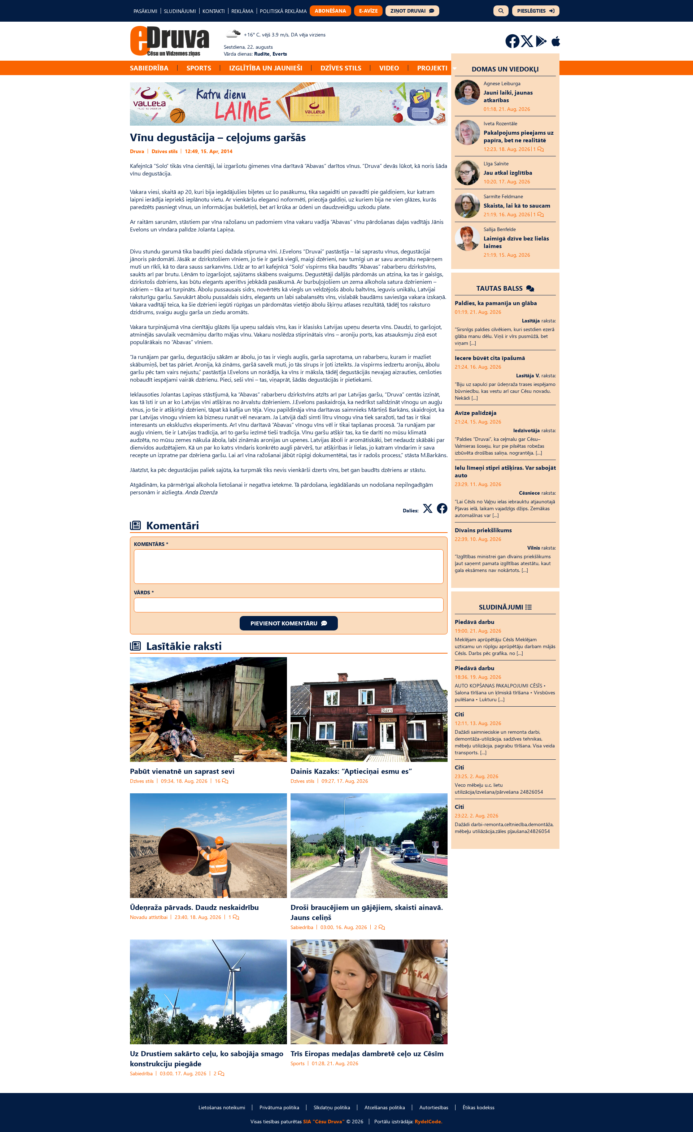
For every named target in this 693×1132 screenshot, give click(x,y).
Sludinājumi (501, 606)
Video (389, 67)
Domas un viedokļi (505, 68)
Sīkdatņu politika (332, 1107)
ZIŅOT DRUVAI (408, 10)
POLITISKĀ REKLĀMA (283, 11)
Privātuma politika (279, 1107)
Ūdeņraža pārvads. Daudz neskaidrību (194, 907)
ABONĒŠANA (330, 10)
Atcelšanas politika (385, 1107)
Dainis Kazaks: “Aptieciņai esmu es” (351, 770)
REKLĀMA (242, 11)
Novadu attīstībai (148, 917)
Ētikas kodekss (478, 1107)
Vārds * (144, 592)
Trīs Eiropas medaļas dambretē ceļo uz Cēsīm (367, 1053)
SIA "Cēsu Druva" (324, 1121)
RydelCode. (429, 1121)
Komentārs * (151, 544)
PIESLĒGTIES (531, 10)
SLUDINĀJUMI (180, 11)
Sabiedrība (149, 67)
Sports (199, 67)
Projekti (432, 67)
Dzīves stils (341, 67)
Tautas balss (500, 287)
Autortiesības (433, 1107)
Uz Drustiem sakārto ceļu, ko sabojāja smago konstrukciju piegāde (206, 1058)
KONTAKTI (213, 11)
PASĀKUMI (145, 11)
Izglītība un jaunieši (265, 67)
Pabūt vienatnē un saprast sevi (182, 770)
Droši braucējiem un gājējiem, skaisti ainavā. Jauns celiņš (367, 912)
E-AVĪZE (368, 10)
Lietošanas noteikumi (222, 1107)
